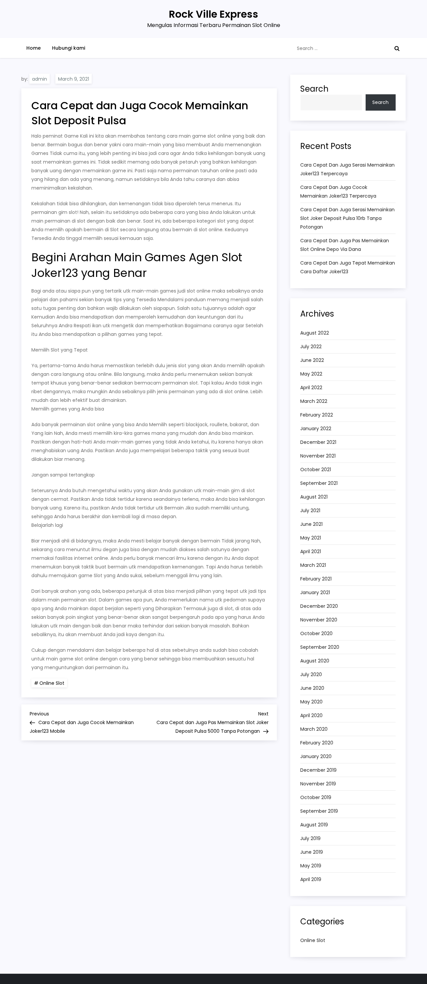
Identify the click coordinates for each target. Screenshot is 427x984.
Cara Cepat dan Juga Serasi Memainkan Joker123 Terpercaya (347, 169)
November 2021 (318, 456)
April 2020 (311, 715)
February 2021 (316, 578)
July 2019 (310, 838)
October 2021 (315, 469)
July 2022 (311, 346)
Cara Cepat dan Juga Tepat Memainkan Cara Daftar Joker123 (347, 267)
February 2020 (316, 742)
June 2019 (311, 852)
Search (314, 88)
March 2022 (313, 401)
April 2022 (311, 387)
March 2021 (313, 565)
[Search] (397, 48)
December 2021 (318, 442)
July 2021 (310, 510)
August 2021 (314, 496)
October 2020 (316, 633)
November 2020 (318, 619)
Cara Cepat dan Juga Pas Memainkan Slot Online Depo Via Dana (344, 245)
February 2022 (316, 415)
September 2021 (319, 483)
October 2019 (315, 797)
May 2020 (311, 701)
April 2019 (310, 879)
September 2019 (319, 811)
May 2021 (310, 537)
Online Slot (51, 683)
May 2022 (311, 374)
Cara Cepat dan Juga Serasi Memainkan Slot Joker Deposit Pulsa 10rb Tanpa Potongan (347, 218)
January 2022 (315, 428)
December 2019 (318, 770)
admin (39, 79)
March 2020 (314, 729)
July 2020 (311, 674)
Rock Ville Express (213, 14)
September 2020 (319, 647)
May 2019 (310, 865)
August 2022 (314, 333)
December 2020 (319, 606)
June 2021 (311, 524)
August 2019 (314, 824)
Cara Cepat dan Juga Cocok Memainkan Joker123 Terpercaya (338, 191)
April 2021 (310, 551)
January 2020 (316, 756)
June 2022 (312, 360)
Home (33, 48)
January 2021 (315, 592)
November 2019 (318, 783)
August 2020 (314, 660)
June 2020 (312, 688)
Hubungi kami (68, 48)
